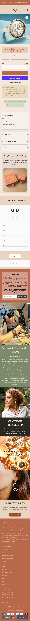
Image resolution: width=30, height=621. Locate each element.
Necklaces (4, 575)
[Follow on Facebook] (2, 602)
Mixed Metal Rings (7, 570)
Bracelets (4, 581)
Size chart (25, 63)
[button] (22, 617)
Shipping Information (7, 556)
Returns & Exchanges (7, 558)
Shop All (4, 584)
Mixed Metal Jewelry (7, 572)
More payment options (15, 82)
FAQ (3, 553)
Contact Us (4, 561)
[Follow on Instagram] (7, 602)
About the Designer (7, 550)
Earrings (4, 578)
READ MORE (15, 514)
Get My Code (22, 296)
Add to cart (15, 73)
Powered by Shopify (19, 610)
